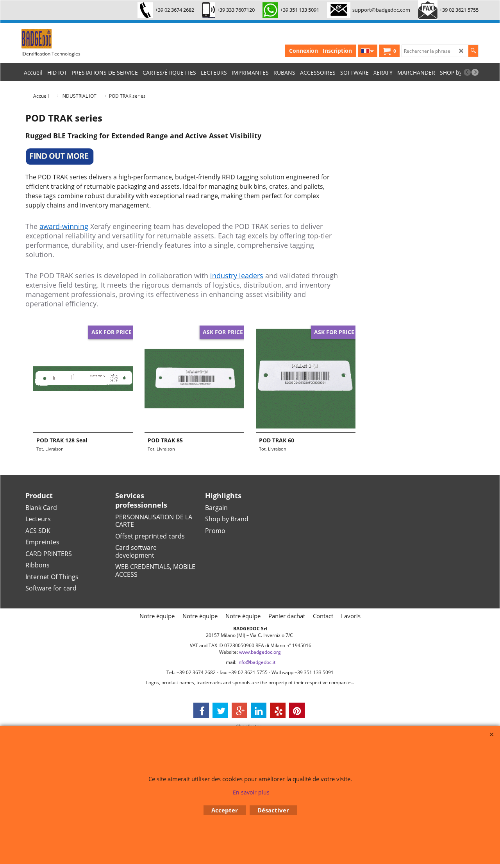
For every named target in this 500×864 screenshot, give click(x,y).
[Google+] (239, 710)
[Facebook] (201, 710)
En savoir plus (251, 792)
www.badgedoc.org (260, 652)
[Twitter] (220, 710)
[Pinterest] (297, 710)
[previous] (467, 72)
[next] (475, 72)
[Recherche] (473, 51)
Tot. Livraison (50, 449)
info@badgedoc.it (256, 662)
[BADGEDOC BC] (80, 38)
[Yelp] (278, 710)
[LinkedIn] (258, 710)
